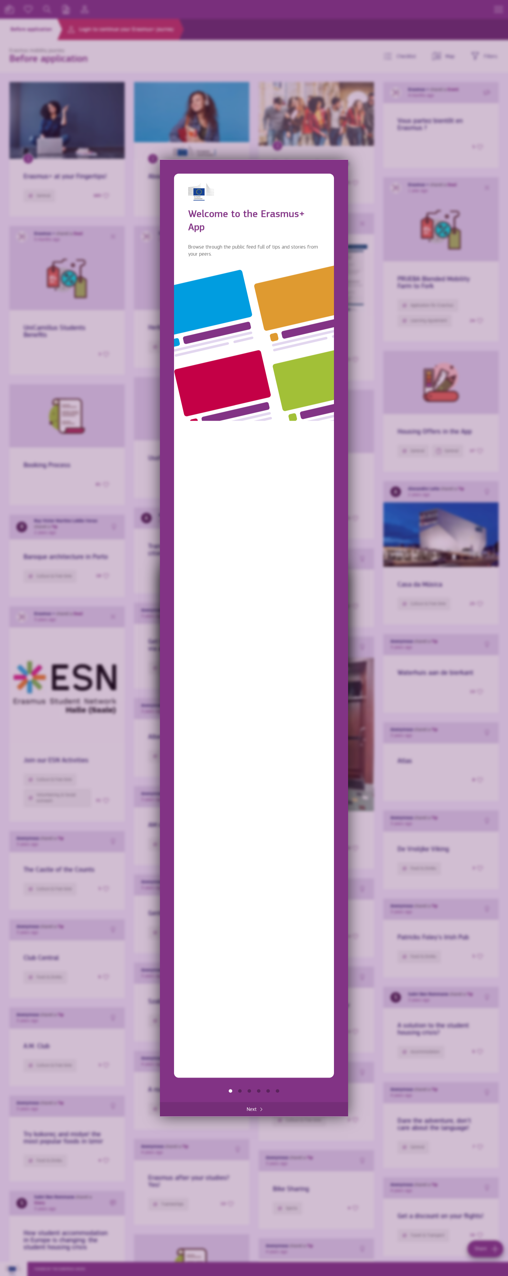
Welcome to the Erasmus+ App (230, 1091)
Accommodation (268, 1091)
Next (252, 1109)
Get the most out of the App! (277, 1091)
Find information (240, 1091)
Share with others (249, 1091)
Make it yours (258, 1091)
